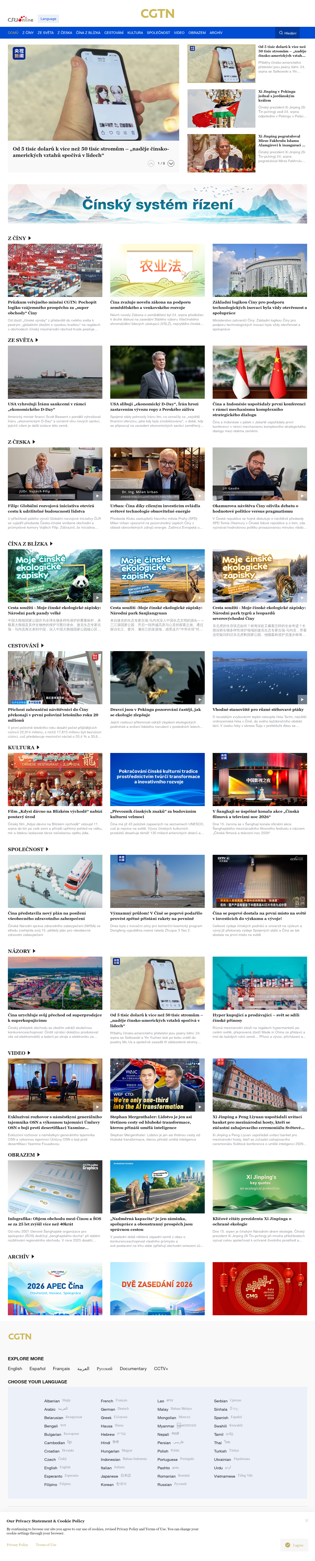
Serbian (227, 1400)
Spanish (228, 1417)
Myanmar (177, 1425)
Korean (113, 1484)
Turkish (226, 1451)
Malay (175, 1409)
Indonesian (124, 1459)
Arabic (56, 1409)
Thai (222, 1442)
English (15, 1368)
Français (61, 1368)
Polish (168, 1451)
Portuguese (176, 1459)
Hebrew (113, 1434)
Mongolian (174, 1417)
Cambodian (58, 1442)
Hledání (290, 33)
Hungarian (116, 1451)
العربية (83, 1368)
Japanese (116, 1476)
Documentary (133, 1368)
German (115, 1409)
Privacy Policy (17, 1545)
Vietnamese (233, 1476)
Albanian (57, 1400)
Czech (55, 1459)
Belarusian (63, 1417)
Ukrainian (232, 1459)
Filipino (57, 1484)
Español (38, 1368)
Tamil (223, 1434)
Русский (104, 1368)
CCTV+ (161, 1368)
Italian (113, 1467)
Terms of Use (46, 1545)
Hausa (112, 1425)
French (114, 1400)
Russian (172, 1484)
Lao (165, 1400)
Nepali (168, 1434)
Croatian (59, 1451)
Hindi (110, 1442)
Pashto (168, 1467)
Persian (171, 1442)
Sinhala (226, 1409)
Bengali (55, 1425)
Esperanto (61, 1476)
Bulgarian (61, 1434)
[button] (171, 163)
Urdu (222, 1467)
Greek (114, 1417)
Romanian (173, 1476)
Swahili (228, 1425)
